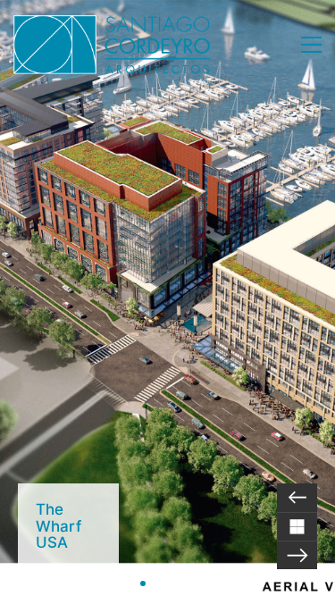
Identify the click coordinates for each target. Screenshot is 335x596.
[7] (205, 583)
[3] (155, 583)
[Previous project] (297, 497)
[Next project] (297, 555)
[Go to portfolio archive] (297, 526)
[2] (142, 583)
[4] (167, 583)
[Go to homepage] (111, 44)
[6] (192, 583)
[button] (311, 44)
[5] (180, 583)
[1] (130, 583)
